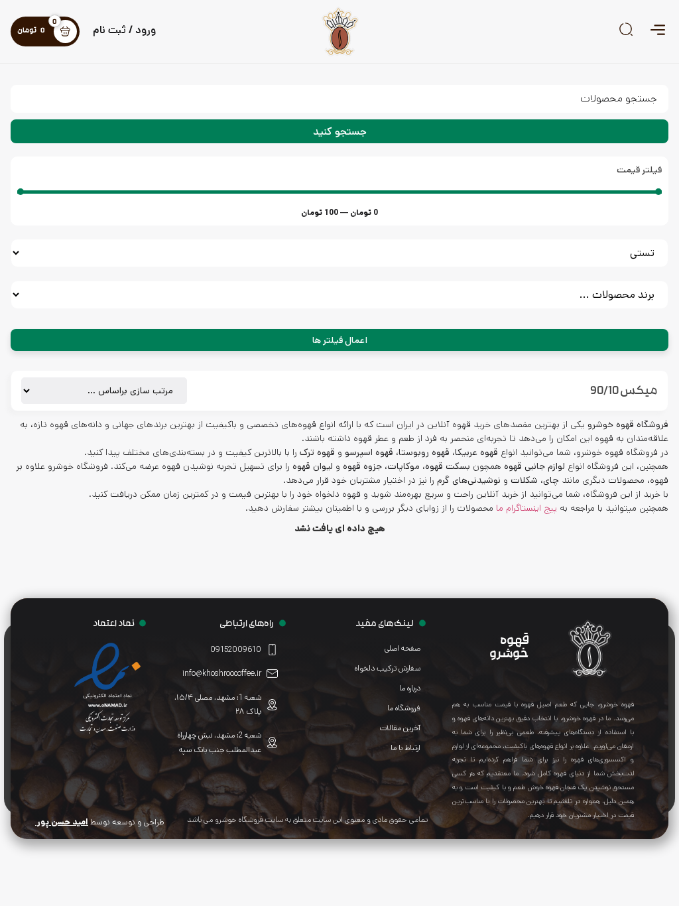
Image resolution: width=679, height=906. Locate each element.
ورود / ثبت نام (124, 30)
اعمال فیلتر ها (339, 340)
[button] (657, 31)
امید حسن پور (61, 822)
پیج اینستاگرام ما (526, 508)
